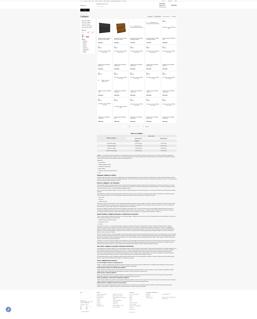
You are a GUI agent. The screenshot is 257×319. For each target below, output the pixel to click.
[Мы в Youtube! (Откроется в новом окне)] (129, 1)
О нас (93, 1)
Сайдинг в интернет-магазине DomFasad (108, 170)
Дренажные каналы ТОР (118, 295)
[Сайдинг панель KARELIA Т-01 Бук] (152, 80)
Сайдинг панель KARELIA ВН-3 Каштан (152, 65)
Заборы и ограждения (117, 300)
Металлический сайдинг (87, 25)
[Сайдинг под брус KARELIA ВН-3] (169, 28)
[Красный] (87, 36)
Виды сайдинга (102, 168)
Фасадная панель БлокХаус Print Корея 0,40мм (120, 39)
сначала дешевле (166, 16)
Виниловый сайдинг (86, 20)
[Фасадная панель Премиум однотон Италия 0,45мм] (104, 28)
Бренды (85, 1)
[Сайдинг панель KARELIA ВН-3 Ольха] (120, 54)
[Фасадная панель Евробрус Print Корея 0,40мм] (136, 28)
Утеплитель (115, 303)
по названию (173, 16)
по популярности (157, 16)
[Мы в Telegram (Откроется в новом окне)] (134, 1)
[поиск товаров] (152, 6)
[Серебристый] (84, 36)
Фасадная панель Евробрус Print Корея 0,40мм (136, 39)
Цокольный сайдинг (86, 22)
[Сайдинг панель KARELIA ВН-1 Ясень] (169, 107)
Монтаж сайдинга (116, 306)
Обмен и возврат (106, 1)
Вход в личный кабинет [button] (134, 294)
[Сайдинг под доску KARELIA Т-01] (104, 80)
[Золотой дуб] (88, 36)
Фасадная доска (100, 297)
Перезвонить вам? (162, 7)
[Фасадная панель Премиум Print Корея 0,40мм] (152, 28)
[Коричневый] (82, 36)
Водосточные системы (117, 294)
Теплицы (98, 302)
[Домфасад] (85, 295)
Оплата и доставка (98, 1)
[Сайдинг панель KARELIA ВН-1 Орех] (136, 107)
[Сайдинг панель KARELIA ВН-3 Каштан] (152, 54)
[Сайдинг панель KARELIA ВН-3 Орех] (104, 54)
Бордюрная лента (100, 305)
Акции (89, 1)
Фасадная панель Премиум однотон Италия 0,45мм (104, 39)
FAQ (100, 172)
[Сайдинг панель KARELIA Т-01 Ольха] (136, 80)
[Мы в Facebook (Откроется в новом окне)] (127, 1)
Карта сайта (132, 309)
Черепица (99, 299)
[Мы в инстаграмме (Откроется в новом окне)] (131, 1)
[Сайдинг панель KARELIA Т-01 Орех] (120, 80)
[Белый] (85, 36)
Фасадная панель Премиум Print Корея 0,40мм (152, 39)
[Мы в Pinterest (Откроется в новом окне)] (132, 1)
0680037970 (162, 5)
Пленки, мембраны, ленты (118, 305)
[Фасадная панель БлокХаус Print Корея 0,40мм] (120, 28)
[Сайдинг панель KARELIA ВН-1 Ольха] (152, 107)
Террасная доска (100, 295)
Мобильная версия (85, 311)
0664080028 (162, 3)
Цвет (83, 35)
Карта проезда (165, 298)
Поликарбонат (115, 301)
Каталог (81, 1)
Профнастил (99, 304)
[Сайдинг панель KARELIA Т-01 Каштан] (169, 80)
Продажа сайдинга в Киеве (105, 164)
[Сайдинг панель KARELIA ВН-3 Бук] (169, 54)
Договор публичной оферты (116, 1)
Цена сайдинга (102, 162)
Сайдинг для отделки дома (105, 166)
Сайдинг (98, 300)
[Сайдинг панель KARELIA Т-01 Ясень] (104, 107)
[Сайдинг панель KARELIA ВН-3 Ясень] (136, 54)
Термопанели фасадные (102, 294)
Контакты (124, 1)
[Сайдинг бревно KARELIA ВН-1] (120, 107)
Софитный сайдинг (86, 24)
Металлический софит (87, 27)
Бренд (83, 39)
